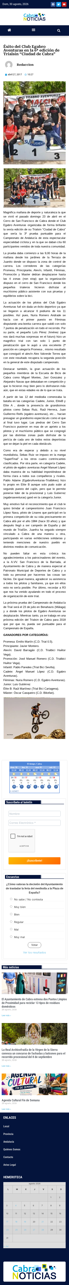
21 (43, 1222)
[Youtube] (64, 4)
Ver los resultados (34, 952)
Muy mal (19, 937)
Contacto (8, 1157)
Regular (19, 922)
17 (7, 1222)
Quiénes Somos (11, 1149)
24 (7, 1230)
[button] (33, 29)
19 (25, 1222)
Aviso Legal (9, 1164)
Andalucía (8, 1141)
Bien (16, 914)
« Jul (6, 1246)
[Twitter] (58, 4)
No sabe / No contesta (28, 899)
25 (16, 1230)
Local (6, 1126)
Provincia (8, 1134)
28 (43, 1230)
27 (34, 1230)
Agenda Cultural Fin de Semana (21, 1100)
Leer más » (6, 1015)
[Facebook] (53, 4)
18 (16, 1222)
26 (25, 1230)
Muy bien (20, 907)
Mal (16, 929)
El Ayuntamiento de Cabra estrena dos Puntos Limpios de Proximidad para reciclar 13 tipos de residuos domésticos (34, 1002)
